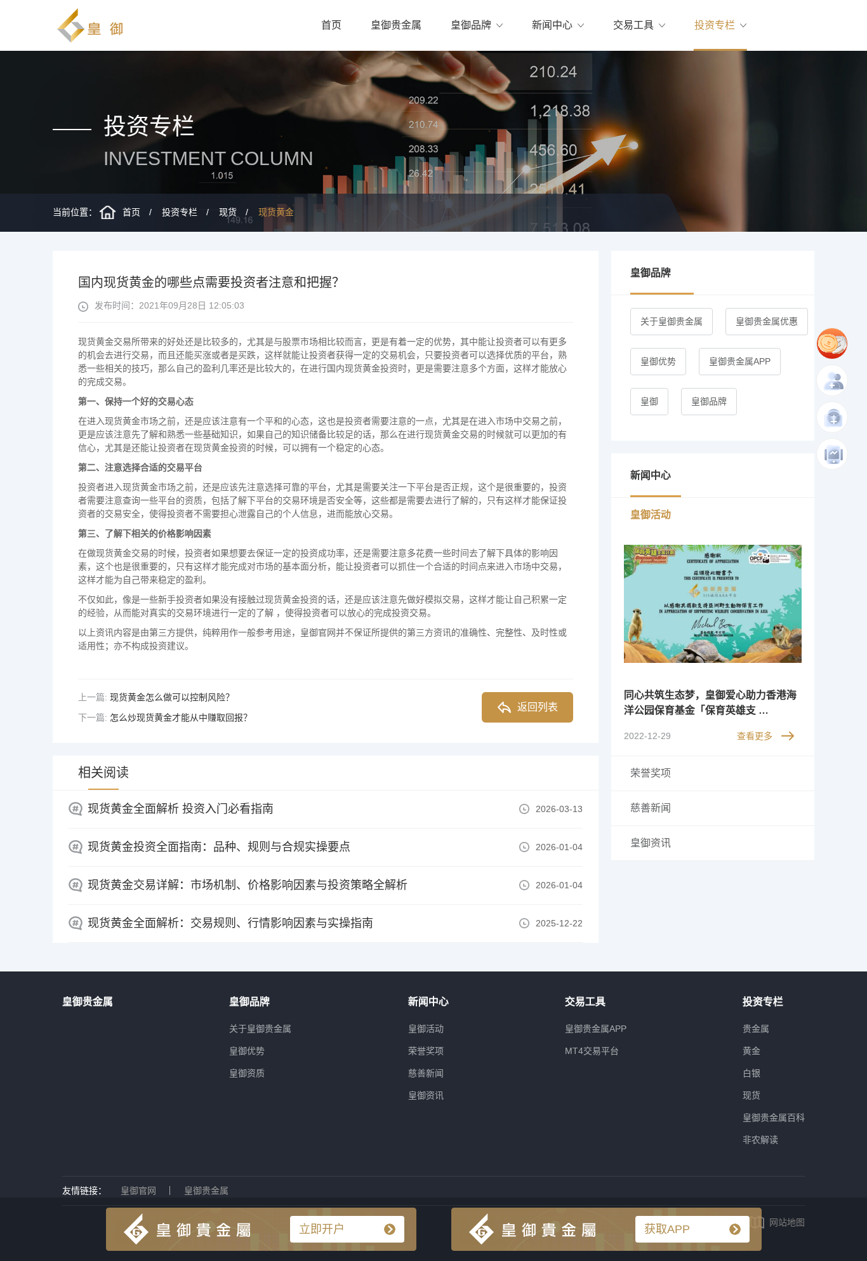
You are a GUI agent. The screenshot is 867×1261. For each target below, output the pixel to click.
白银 (751, 1073)
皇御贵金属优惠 (767, 321)
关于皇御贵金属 (671, 321)
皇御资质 (247, 1073)
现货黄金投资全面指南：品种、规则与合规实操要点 (219, 847)
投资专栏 (714, 25)
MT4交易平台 (592, 1051)
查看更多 (754, 736)
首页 (331, 25)
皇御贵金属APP (740, 361)
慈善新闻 (426, 1073)
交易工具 (633, 25)
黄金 (751, 1051)
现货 (228, 212)
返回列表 (537, 707)
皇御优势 (658, 361)
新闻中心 (552, 25)
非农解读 (760, 1140)
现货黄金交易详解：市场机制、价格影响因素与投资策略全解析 (247, 885)
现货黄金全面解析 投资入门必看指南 (181, 809)
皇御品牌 (471, 25)
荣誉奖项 (426, 1051)
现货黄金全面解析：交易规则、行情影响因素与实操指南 (230, 923)
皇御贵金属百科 (774, 1117)
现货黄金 (276, 212)
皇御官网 (138, 1190)
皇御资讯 (426, 1095)
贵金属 (756, 1029)
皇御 (649, 401)
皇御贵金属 (396, 25)
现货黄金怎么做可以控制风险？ (172, 697)
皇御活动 (426, 1029)
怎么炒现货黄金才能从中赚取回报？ (181, 717)
